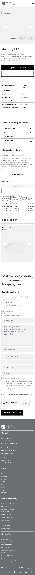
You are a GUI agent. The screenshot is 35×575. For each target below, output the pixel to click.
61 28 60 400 (8, 303)
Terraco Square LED (7, 517)
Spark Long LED (6, 528)
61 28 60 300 (5, 460)
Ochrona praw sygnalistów (9, 561)
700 (11, 203)
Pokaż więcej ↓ (17, 174)
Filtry (5, 191)
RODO (3, 558)
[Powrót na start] (8, 3)
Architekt (4, 482)
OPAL (15, 203)
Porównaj (18, 186)
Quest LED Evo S (6, 506)
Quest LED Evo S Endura (8, 503)
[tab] (13, 38)
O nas (3, 487)
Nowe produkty (9, 498)
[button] (29, 3)
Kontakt (3, 492)
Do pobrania (4, 490)
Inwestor (3, 479)
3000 (7, 203)
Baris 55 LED (5, 512)
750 (11, 206)
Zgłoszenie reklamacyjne (8, 550)
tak (19, 208)
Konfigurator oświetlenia (8, 542)
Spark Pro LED (5, 525)
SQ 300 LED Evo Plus (7, 509)
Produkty (4, 473)
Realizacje (4, 476)
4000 (7, 206)
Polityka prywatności (7, 555)
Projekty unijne (5, 552)
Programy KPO (5, 539)
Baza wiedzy (5, 547)
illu (2, 484)
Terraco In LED (5, 522)
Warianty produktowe (18, 74)
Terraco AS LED (5, 520)
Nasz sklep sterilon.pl (7, 544)
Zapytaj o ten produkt (17, 68)
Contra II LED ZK (6, 514)
